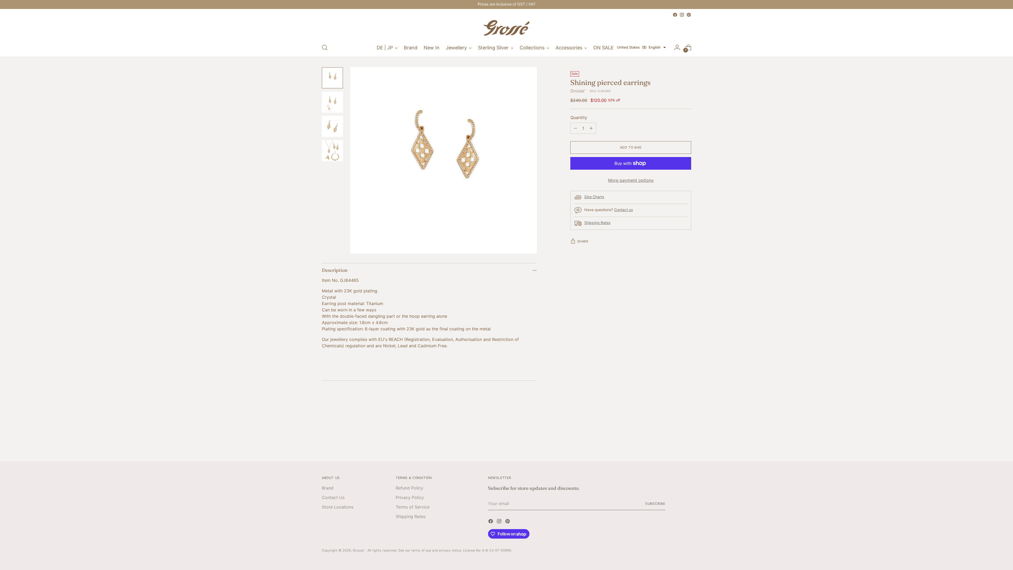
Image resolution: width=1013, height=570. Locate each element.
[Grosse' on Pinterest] (688, 14)
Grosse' (577, 90)
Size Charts (594, 196)
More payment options (630, 180)
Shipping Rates (597, 222)
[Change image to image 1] (332, 77)
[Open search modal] (324, 47)
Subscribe (655, 504)
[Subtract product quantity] (575, 128)
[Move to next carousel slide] (686, 426)
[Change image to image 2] (332, 102)
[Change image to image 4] (332, 150)
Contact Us (333, 497)
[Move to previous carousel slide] (674, 426)
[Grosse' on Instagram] (682, 14)
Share (583, 241)
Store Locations (337, 507)
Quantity (578, 117)
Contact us (623, 209)
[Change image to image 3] (332, 126)
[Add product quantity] (591, 128)
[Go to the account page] (677, 47)
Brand (327, 488)
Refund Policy (409, 488)
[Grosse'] (506, 28)
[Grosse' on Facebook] (675, 14)
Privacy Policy (410, 497)
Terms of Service (412, 507)
